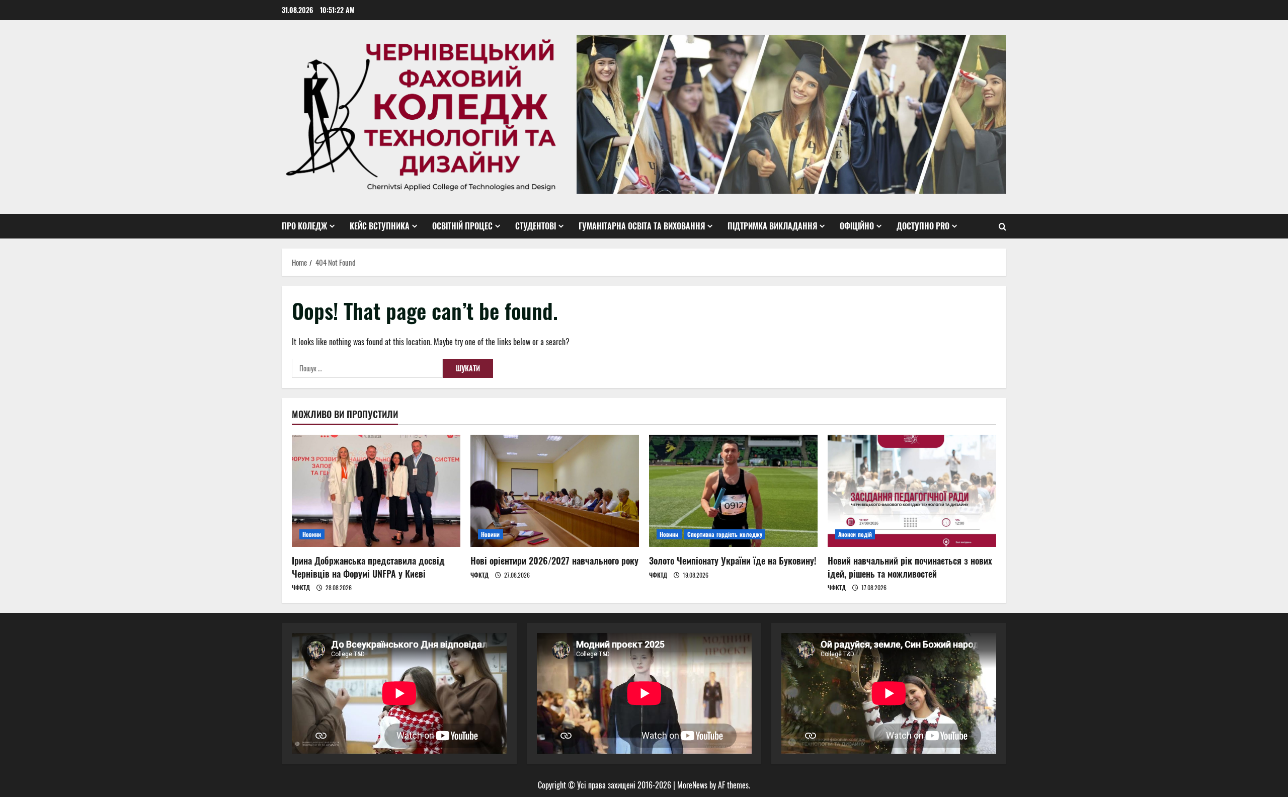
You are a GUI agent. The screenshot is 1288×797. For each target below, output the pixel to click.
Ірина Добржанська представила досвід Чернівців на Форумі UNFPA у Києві (368, 567)
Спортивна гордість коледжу (725, 534)
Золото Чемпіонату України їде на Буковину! (732, 560)
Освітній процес (462, 226)
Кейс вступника (380, 226)
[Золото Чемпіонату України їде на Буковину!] (733, 491)
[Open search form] (1002, 226)
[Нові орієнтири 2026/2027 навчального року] (554, 491)
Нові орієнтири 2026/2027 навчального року (554, 560)
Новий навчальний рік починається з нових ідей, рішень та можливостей (910, 567)
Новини (311, 534)
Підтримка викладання (772, 226)
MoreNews (692, 785)
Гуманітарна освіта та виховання (642, 226)
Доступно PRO (923, 226)
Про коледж (304, 226)
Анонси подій (855, 534)
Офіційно (857, 226)
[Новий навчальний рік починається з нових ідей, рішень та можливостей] (912, 491)
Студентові (535, 226)
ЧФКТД (301, 587)
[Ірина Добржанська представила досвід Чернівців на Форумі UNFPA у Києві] (376, 491)
